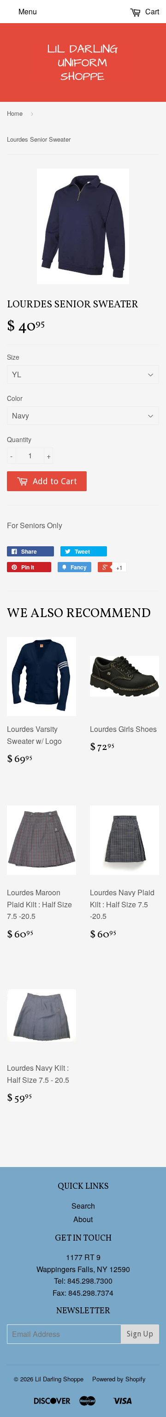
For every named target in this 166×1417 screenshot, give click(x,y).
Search (83, 1205)
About (83, 1219)
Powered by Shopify (119, 1378)
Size (13, 357)
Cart (151, 11)
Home (15, 113)
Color (15, 398)
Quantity (19, 439)
